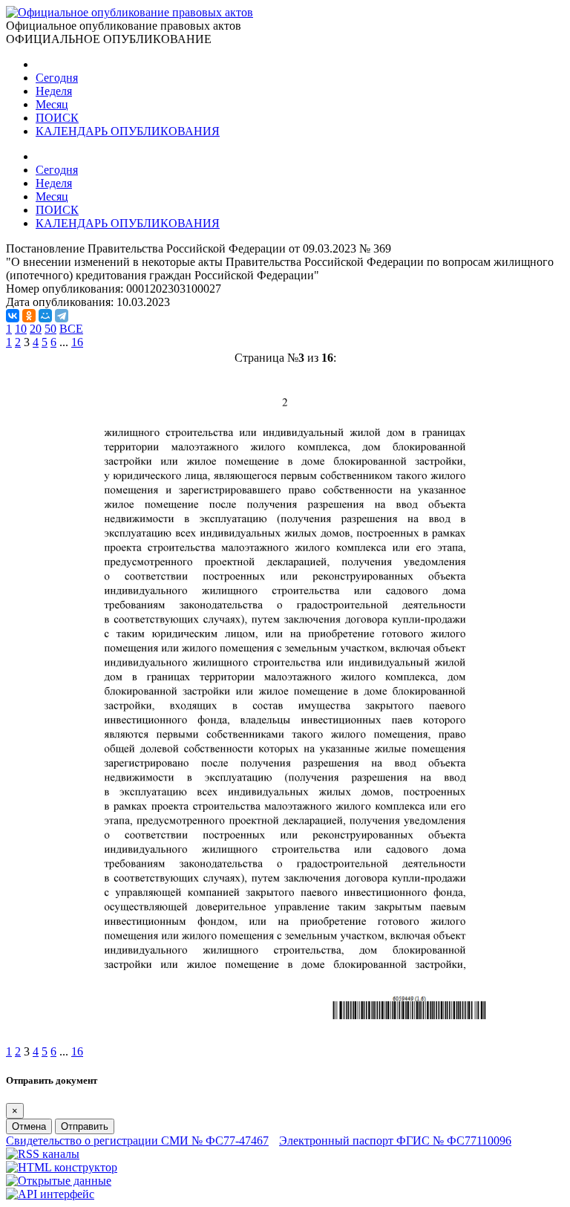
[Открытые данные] (58, 1180)
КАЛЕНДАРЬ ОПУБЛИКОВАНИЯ (128, 131)
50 (50, 328)
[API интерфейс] (50, 1194)
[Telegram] (61, 315)
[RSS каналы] (42, 1154)
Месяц (52, 104)
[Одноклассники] (29, 315)
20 (36, 328)
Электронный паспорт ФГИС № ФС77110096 (395, 1140)
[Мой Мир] (45, 315)
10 (21, 328)
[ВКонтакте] (12, 315)
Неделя (54, 91)
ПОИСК (57, 117)
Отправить (84, 1126)
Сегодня (57, 77)
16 (77, 342)
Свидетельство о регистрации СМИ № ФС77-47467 (137, 1140)
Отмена (29, 1126)
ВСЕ (71, 328)
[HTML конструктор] (61, 1167)
